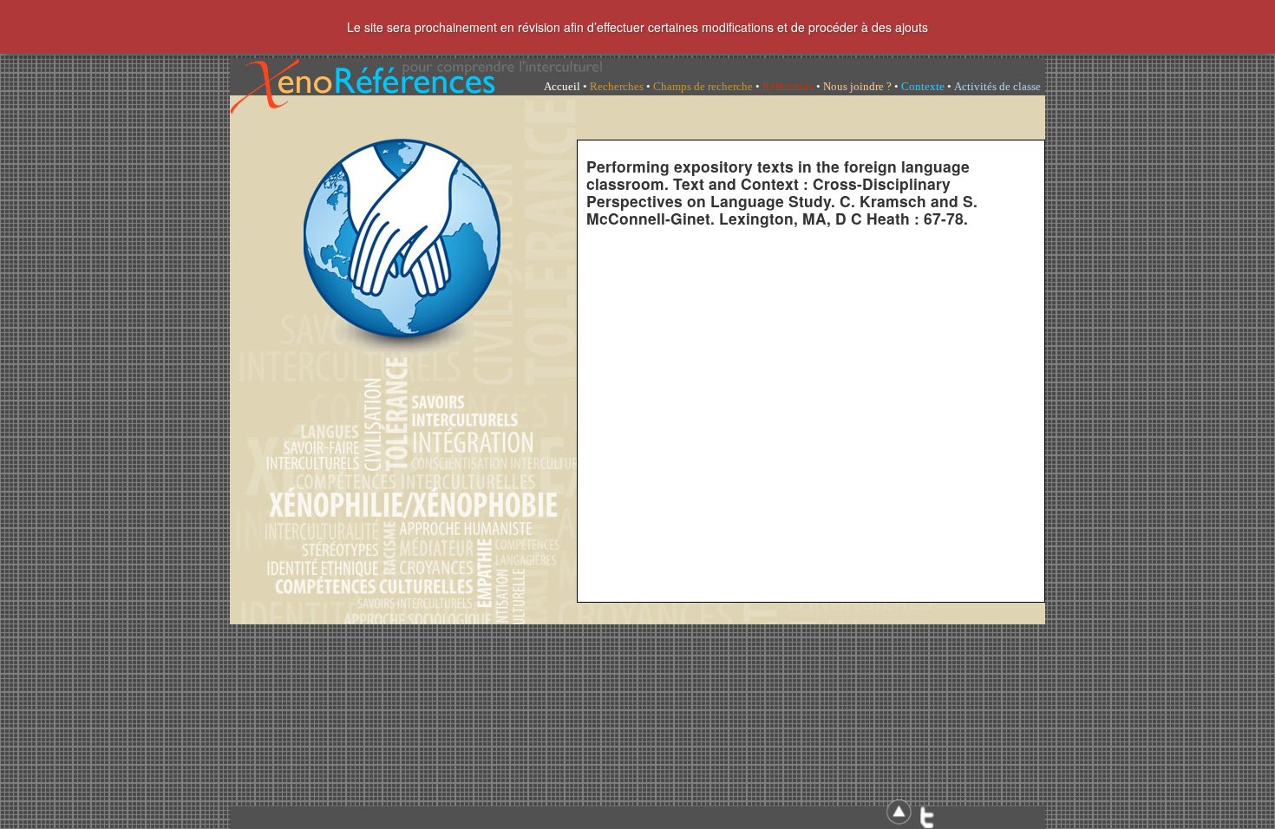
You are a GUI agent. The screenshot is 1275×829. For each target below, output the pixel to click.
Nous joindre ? (857, 86)
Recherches (617, 86)
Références (788, 86)
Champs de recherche (703, 86)
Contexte (923, 86)
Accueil (562, 86)
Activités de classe (997, 86)
